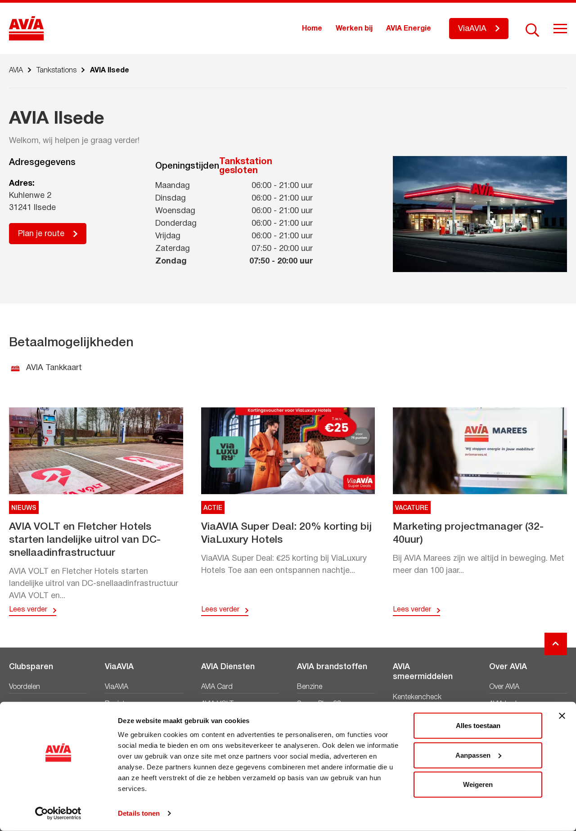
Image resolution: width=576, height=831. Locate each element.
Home (312, 29)
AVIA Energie (408, 29)
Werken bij (354, 29)
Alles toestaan (478, 725)
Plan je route (41, 234)
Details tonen (139, 813)
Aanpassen (472, 755)
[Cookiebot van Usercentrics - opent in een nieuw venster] (58, 813)
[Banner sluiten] (562, 716)
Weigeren (478, 784)
